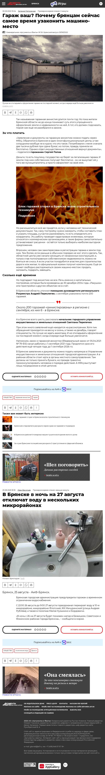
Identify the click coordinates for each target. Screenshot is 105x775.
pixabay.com (7, 106)
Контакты (63, 704)
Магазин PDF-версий (78, 704)
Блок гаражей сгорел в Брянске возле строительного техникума (58, 208)
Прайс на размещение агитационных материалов (46, 710)
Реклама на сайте (31, 707)
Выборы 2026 (75, 710)
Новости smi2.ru (11, 482)
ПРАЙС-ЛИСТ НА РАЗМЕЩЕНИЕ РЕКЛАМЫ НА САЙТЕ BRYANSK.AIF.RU (68, 707)
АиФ (22, 578)
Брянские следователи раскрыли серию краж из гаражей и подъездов (44, 426)
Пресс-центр (51, 704)
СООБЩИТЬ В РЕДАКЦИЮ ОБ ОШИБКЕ (39, 713)
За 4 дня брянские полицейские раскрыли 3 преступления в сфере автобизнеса (48, 443)
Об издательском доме (34, 704)
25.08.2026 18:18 (8, 490)
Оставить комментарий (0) (82, 376)
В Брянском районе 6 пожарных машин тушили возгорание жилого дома (45, 435)
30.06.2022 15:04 (9, 11)
